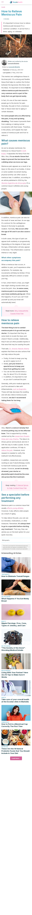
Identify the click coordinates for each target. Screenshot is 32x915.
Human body (5, 722)
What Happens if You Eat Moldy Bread (15, 600)
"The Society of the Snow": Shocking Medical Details (13, 649)
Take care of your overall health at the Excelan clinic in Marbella (15, 700)
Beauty (3, 621)
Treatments (5, 574)
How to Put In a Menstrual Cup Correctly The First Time (14, 725)
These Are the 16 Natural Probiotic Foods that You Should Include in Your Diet (15, 751)
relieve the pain (7, 450)
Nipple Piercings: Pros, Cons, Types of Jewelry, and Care (14, 624)
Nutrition (4, 746)
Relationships (5, 670)
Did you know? (6, 596)
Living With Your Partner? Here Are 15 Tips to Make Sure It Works (14, 674)
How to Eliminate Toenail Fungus (15, 576)
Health (3, 7)
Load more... (16, 758)
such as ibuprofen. (20, 389)
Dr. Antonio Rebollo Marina (19, 349)
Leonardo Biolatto (13, 63)
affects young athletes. (15, 508)
